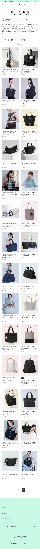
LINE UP (4, 507)
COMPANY (14, 543)
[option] (20, 1)
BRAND (4, 513)
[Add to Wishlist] (18, 49)
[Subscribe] (34, 526)
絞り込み (10, 40)
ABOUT (4, 501)
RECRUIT (25, 543)
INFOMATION (6, 519)
